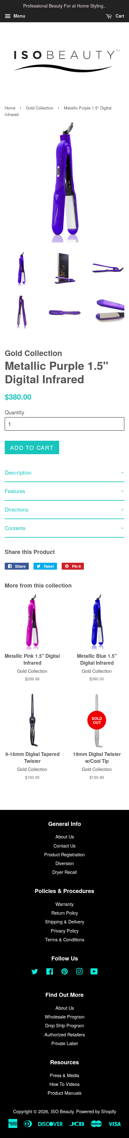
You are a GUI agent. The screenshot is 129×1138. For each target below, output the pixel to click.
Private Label (64, 1043)
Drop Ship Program (64, 1025)
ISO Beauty (62, 1111)
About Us (64, 836)
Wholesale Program (65, 1016)
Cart (119, 16)
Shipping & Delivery (64, 921)
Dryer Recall (64, 872)
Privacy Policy (65, 930)
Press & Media (64, 1075)
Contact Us (64, 845)
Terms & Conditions (64, 939)
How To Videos (64, 1084)
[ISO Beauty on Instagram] (79, 972)
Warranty (64, 904)
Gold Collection (39, 108)
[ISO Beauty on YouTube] (94, 972)
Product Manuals (64, 1092)
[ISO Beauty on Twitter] (34, 972)
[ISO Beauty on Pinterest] (64, 972)
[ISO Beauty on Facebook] (49, 972)
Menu (18, 16)
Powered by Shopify (96, 1111)
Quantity (14, 412)
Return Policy (64, 912)
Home (10, 108)
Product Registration (64, 854)
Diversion (64, 863)
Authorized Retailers (64, 1034)
